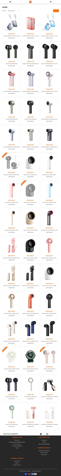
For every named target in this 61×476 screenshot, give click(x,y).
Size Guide (44, 454)
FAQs (44, 442)
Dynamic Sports (26, 471)
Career (17, 448)
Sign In (17, 463)
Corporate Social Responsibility (17, 442)
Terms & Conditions (17, 446)
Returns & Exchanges (44, 444)
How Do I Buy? (44, 452)
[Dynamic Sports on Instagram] (47, 434)
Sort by (4, 10)
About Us (17, 440)
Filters (56, 10)
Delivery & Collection (44, 450)
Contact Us (44, 440)
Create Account (17, 465)
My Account (17, 461)
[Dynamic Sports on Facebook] (41, 434)
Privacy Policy (17, 444)
